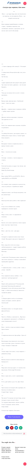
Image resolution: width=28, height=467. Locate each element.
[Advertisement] (14, 47)
